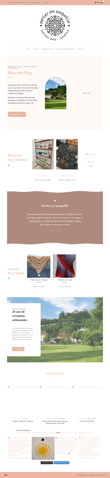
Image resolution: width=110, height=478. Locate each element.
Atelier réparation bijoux (23, 421)
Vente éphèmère (60, 418)
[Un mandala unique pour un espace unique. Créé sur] (43, 448)
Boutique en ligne (34, 2)
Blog (26, 418)
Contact (46, 2)
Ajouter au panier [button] (38, 286)
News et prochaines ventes (16, 2)
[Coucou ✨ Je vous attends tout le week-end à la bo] (90, 448)
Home (28, 49)
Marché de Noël (87, 421)
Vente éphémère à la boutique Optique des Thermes (55, 422)
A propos (36, 49)
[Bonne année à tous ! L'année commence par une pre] (66, 448)
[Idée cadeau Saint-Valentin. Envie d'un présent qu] (19, 448)
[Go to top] (105, 470)
